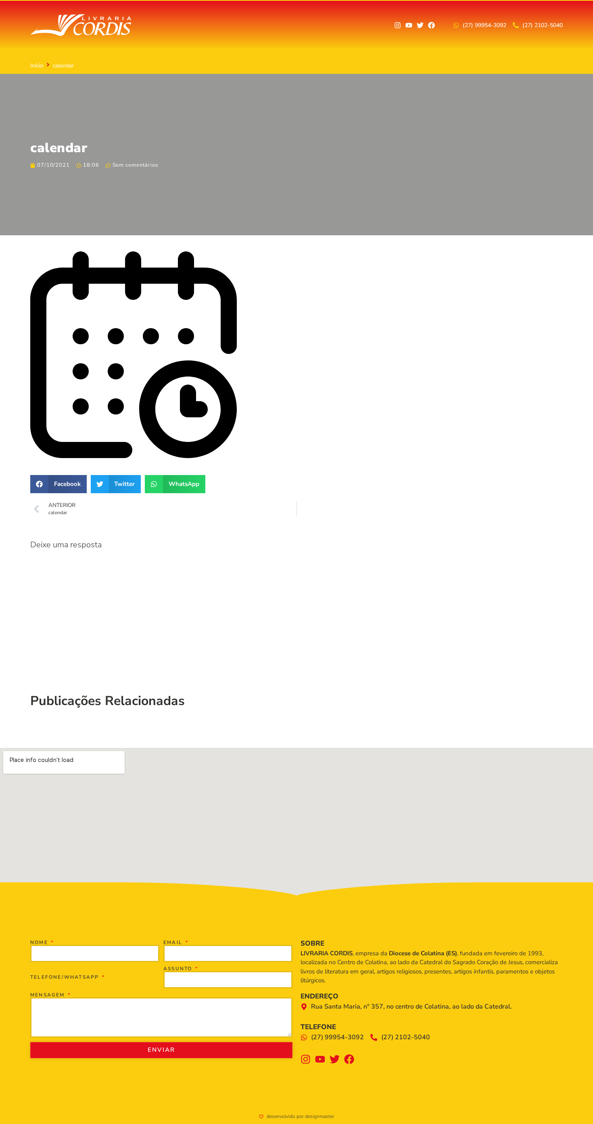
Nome (40, 942)
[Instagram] (397, 25)
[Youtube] (408, 25)
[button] (58, 484)
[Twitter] (420, 25)
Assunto (178, 968)
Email (173, 942)
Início (36, 65)
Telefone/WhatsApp (65, 977)
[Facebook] (431, 25)
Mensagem (48, 994)
